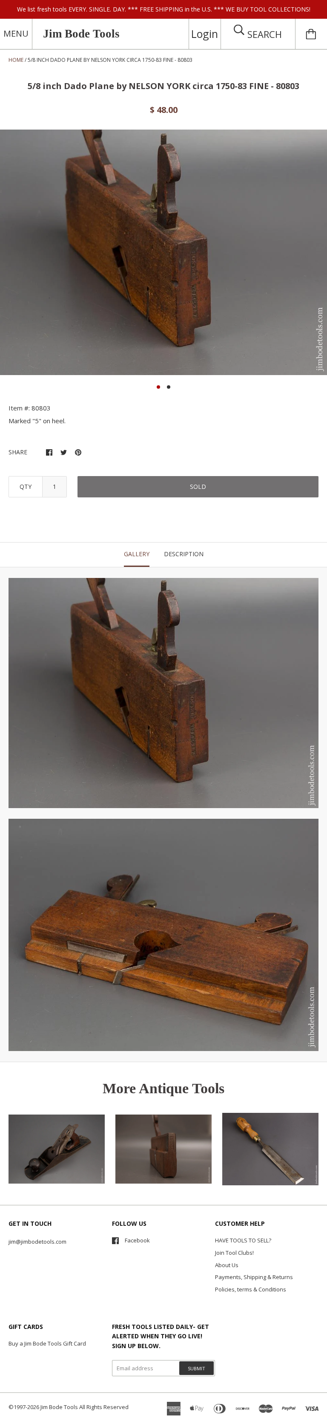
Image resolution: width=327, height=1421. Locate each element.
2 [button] (168, 387)
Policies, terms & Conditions (250, 1289)
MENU (16, 33)
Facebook (137, 1240)
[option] (163, 252)
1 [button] (158, 387)
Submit (196, 1368)
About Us (226, 1265)
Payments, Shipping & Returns (254, 1277)
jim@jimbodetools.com (37, 1241)
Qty (26, 486)
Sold (198, 486)
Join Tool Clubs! (234, 1252)
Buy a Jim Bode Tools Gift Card (47, 1343)
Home (16, 60)
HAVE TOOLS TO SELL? (243, 1240)
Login (204, 33)
